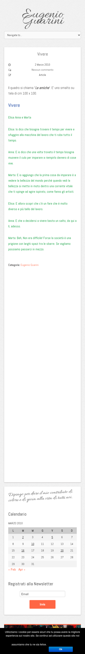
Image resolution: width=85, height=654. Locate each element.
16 (22, 550)
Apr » (21, 569)
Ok (60, 649)
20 (62, 550)
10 (32, 544)
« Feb (12, 569)
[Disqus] (42, 320)
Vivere (42, 54)
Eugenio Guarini (42, 18)
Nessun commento (42, 70)
